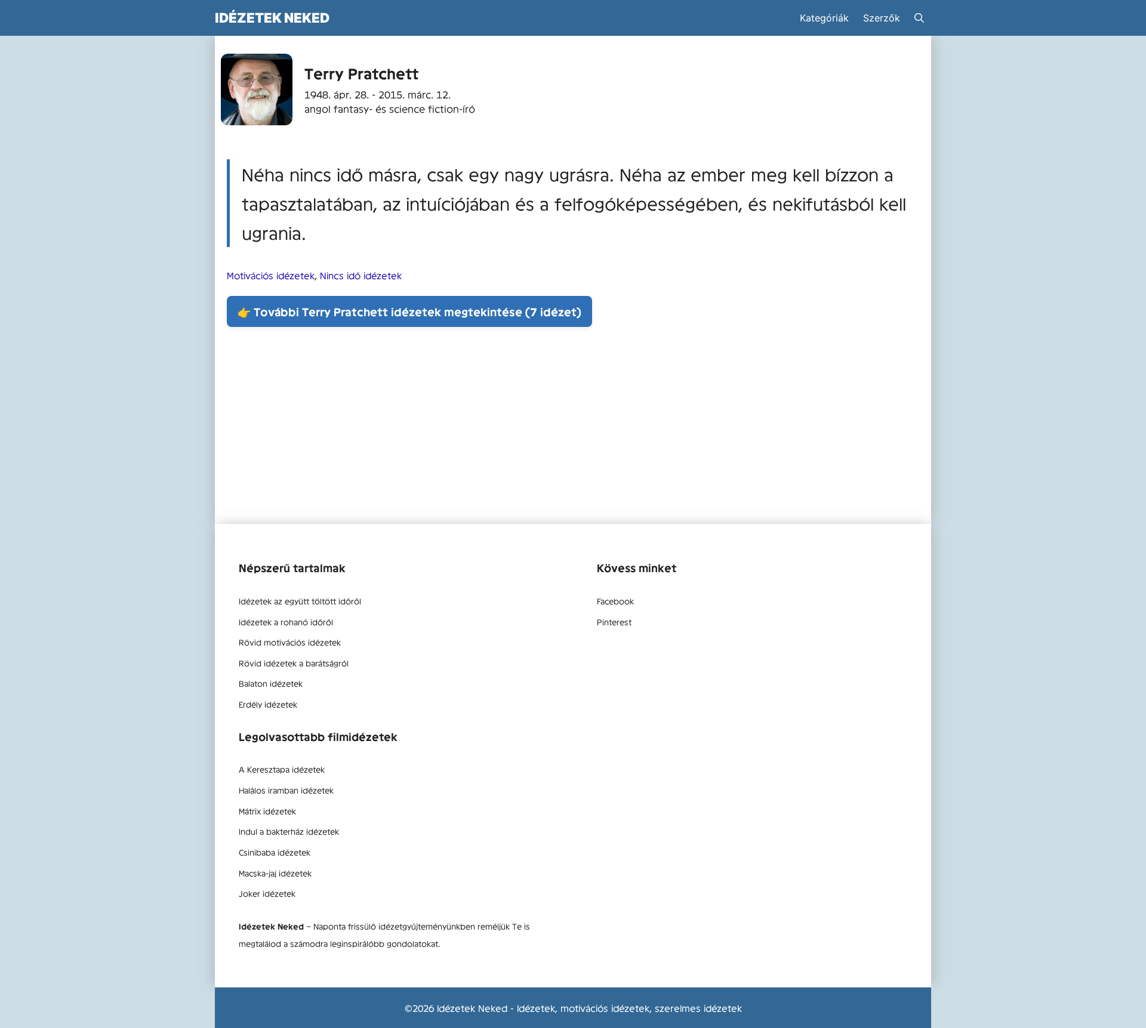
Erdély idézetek (268, 704)
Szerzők (881, 18)
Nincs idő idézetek (361, 275)
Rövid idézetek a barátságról (294, 663)
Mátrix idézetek (267, 811)
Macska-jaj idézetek (275, 873)
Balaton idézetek (271, 683)
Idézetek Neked (272, 18)
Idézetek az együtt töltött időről (300, 601)
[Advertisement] (573, 428)
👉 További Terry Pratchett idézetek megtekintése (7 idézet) (409, 311)
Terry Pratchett (361, 73)
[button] (919, 18)
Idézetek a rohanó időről (286, 621)
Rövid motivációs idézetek (290, 642)
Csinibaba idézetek (274, 852)
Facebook (615, 601)
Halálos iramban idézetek (286, 790)
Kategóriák (824, 18)
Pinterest (614, 621)
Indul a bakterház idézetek (289, 831)
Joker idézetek (267, 893)
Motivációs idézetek (271, 275)
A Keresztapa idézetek (282, 769)
